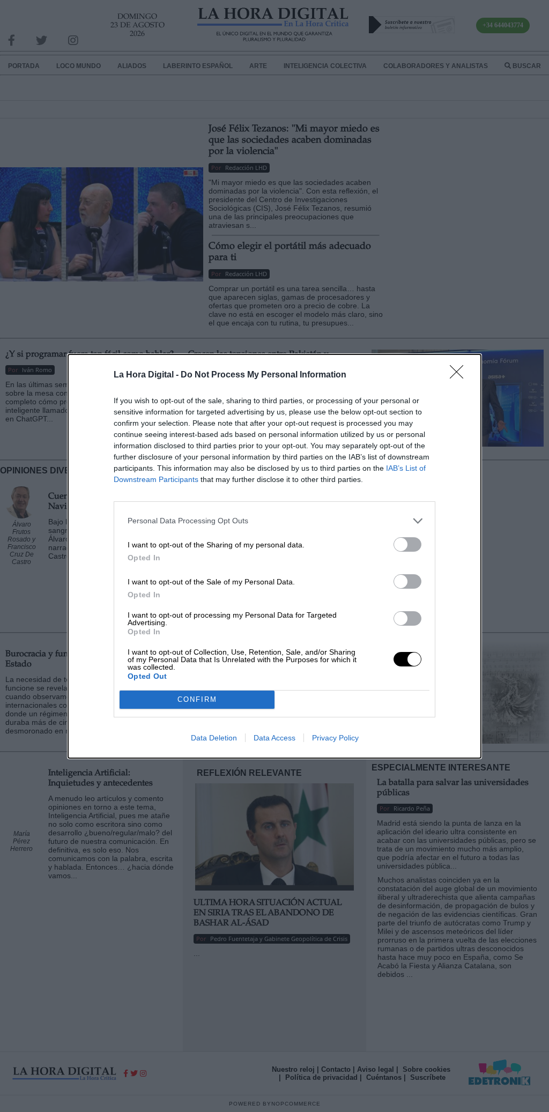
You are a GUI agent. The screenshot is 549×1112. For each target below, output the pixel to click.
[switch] (407, 544)
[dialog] (274, 556)
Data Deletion (214, 737)
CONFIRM (197, 699)
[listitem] (274, 521)
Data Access (274, 737)
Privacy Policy (335, 737)
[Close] (460, 375)
